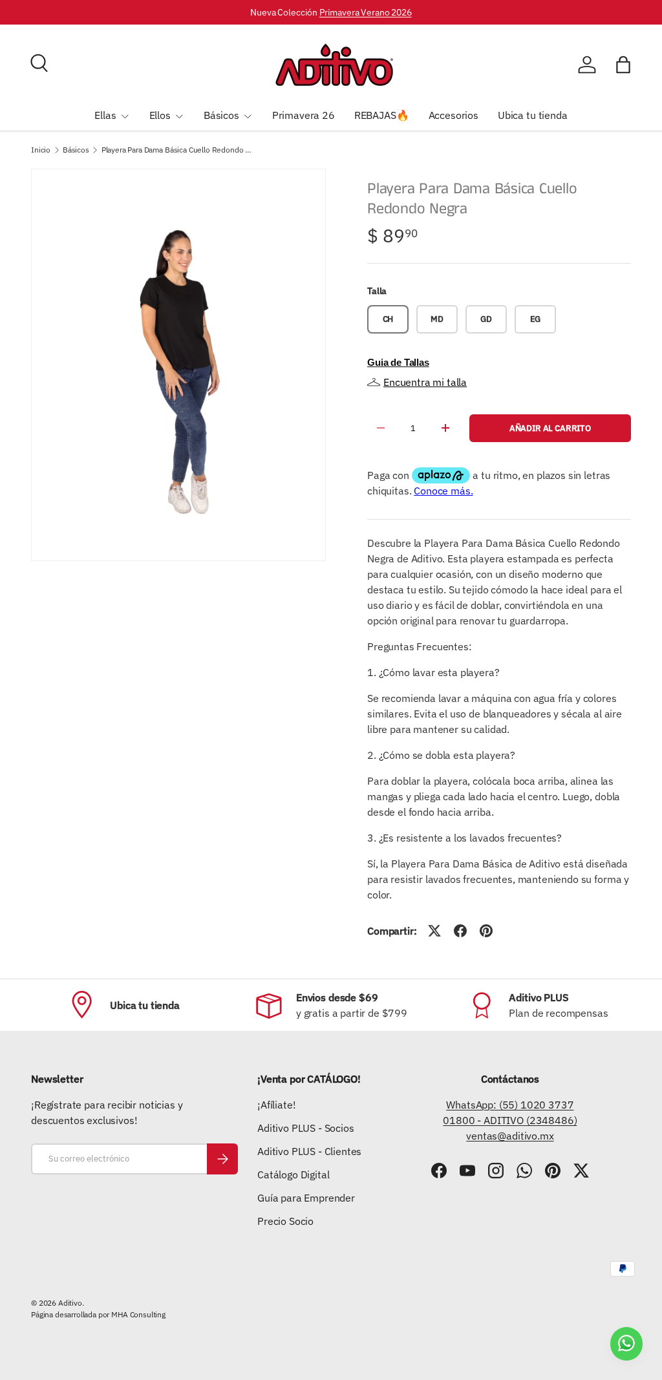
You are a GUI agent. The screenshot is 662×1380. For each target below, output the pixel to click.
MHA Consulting (138, 1314)
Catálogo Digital (293, 1174)
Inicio (40, 150)
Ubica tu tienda (533, 115)
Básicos (76, 150)
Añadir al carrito (550, 428)
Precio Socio (285, 1221)
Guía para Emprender (306, 1197)
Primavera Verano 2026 (365, 12)
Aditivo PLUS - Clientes (309, 1151)
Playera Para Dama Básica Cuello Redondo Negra (179, 150)
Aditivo (70, 1303)
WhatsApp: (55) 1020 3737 (509, 1104)
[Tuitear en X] (434, 931)
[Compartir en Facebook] (460, 931)
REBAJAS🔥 (381, 115)
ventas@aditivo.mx (509, 1135)
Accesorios (453, 115)
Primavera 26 (303, 115)
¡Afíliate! (276, 1104)
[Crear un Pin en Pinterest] (486, 931)
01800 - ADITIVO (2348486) (510, 1120)
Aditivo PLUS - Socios (305, 1127)
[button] (623, 64)
